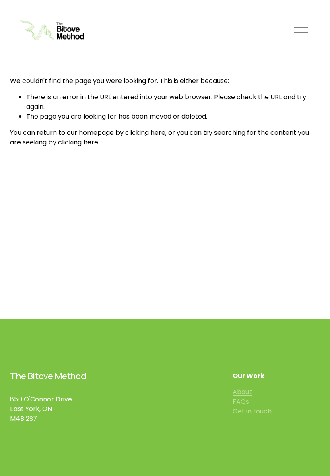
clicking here (145, 132)
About (242, 392)
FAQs (241, 401)
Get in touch (252, 411)
